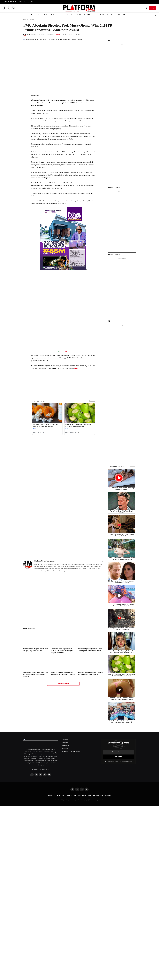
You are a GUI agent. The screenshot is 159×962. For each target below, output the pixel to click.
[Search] (147, 8)
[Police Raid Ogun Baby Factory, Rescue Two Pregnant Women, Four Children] (90, 639)
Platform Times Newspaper (36, 34)
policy (124, 761)
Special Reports (89, 15)
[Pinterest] (17, 112)
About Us (65, 740)
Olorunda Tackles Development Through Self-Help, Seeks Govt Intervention (90, 673)
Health (79, 15)
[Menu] (155, 15)
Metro (46, 15)
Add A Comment (63, 683)
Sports (113, 15)
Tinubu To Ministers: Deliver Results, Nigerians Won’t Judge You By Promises (63, 673)
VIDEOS (152, 8)
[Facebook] (17, 99)
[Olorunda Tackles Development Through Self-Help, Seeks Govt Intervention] (90, 663)
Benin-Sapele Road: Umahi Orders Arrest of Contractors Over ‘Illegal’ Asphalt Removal (35, 674)
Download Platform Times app (71, 751)
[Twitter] (17, 104)
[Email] (17, 116)
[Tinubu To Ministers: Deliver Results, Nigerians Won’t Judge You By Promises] (63, 663)
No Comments (68, 34)
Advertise (65, 742)
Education (70, 15)
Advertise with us (10, 1)
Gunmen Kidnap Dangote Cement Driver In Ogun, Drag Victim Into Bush (35, 650)
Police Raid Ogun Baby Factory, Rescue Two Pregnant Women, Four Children (90, 650)
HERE (76, 368)
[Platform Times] (79, 8)
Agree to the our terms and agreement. (119, 761)
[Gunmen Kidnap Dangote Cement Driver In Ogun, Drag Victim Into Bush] (35, 639)
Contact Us (65, 745)
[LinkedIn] (17, 108)
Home (33, 15)
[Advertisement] (63, 291)
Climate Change (123, 15)
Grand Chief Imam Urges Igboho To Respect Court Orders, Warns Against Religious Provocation (62, 651)
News (39, 15)
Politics (53, 15)
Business (62, 15)
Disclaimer (65, 748)
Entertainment (103, 15)
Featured (58, 34)
